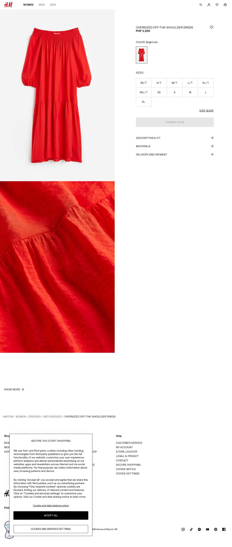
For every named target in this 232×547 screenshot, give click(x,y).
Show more (12, 389)
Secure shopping (128, 464)
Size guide (206, 110)
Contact (122, 460)
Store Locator (126, 451)
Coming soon (175, 122)
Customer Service (129, 442)
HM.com (8, 416)
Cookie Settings (127, 473)
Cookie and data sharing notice (51, 505)
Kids (53, 4)
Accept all (51, 515)
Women (28, 4)
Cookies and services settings (51, 529)
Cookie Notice (126, 469)
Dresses (35, 416)
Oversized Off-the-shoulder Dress (90, 416)
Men (41, 4)
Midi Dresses (52, 416)
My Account (124, 447)
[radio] (141, 54)
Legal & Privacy (127, 456)
